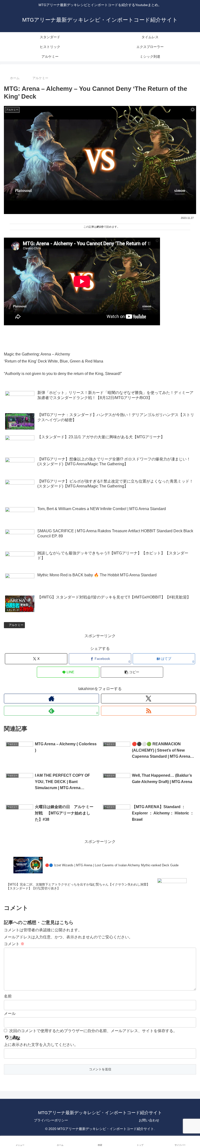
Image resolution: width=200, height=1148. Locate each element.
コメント (14, 944)
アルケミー (16, 625)
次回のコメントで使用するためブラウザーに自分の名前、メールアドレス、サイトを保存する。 (93, 1031)
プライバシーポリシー (51, 1120)
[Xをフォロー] (148, 698)
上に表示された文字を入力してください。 (41, 1045)
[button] (132, 672)
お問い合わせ (149, 1120)
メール (10, 1013)
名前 (8, 996)
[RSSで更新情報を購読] (148, 711)
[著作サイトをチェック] (51, 698)
